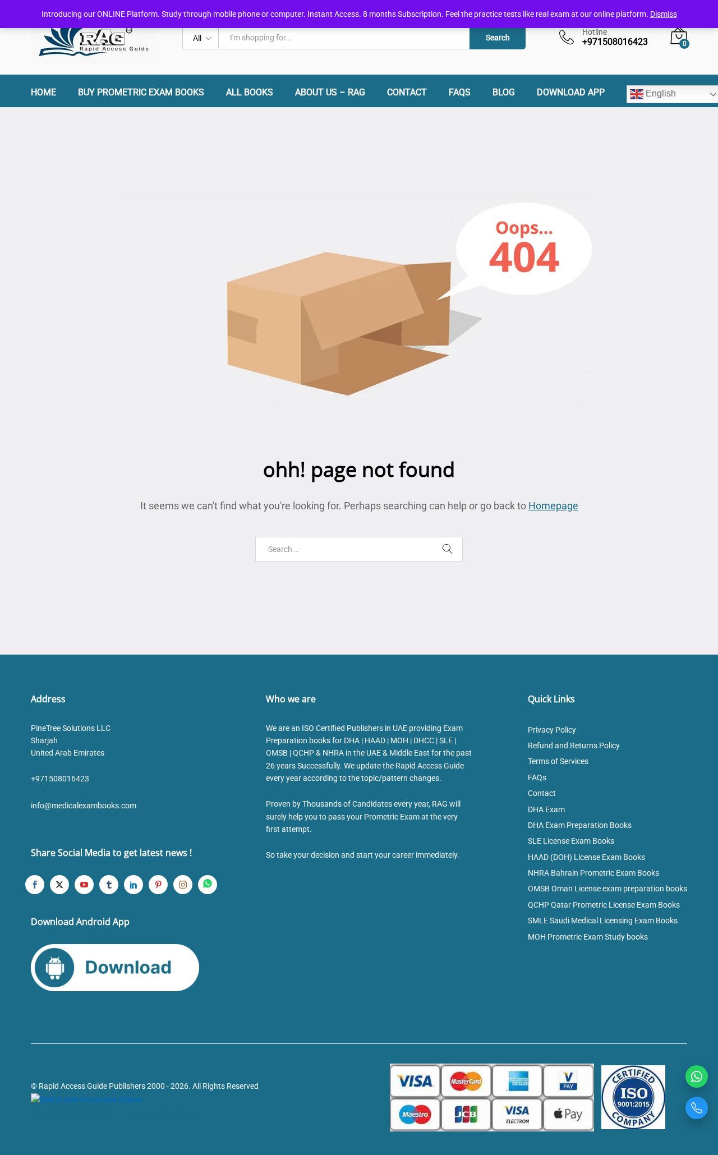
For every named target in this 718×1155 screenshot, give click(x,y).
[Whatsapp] (207, 884)
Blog (504, 92)
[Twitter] (59, 884)
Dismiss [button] (663, 14)
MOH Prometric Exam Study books (588, 936)
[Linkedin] (133, 884)
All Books (249, 92)
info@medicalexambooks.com (83, 805)
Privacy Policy (552, 729)
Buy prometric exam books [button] (141, 92)
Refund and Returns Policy (574, 745)
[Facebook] (34, 884)
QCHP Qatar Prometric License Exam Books (604, 904)
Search (498, 37)
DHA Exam (546, 809)
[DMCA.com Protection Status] (86, 1098)
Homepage (553, 506)
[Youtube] (84, 884)
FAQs (460, 92)
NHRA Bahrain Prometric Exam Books (593, 872)
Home (43, 92)
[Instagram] (182, 884)
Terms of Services (558, 761)
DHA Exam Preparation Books (580, 825)
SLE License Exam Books (571, 840)
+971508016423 (60, 778)
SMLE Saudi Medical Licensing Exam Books (603, 920)
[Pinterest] (158, 884)
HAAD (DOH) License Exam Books (586, 857)
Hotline (594, 31)
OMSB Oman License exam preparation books (607, 888)
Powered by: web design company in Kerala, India (116, 1111)
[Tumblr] (108, 884)
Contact (407, 92)
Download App (571, 92)
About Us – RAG (330, 92)
